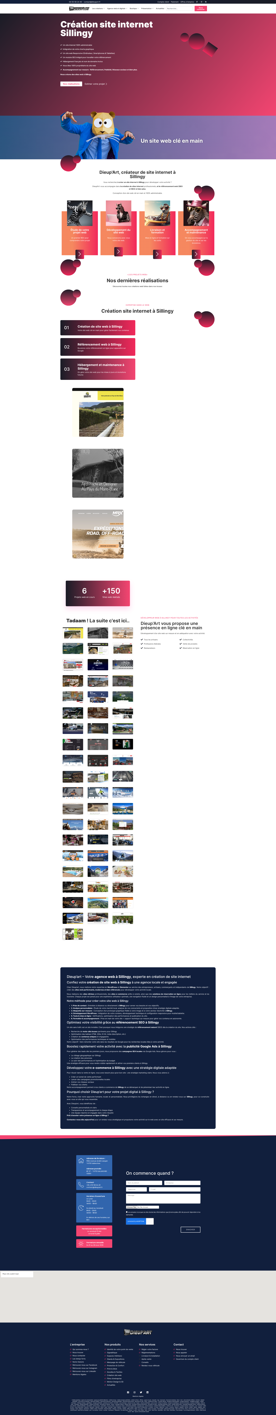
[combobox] (179, 8)
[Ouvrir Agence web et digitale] (126, 8)
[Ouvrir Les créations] (104, 8)
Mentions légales (138, 1396)
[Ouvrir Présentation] (153, 8)
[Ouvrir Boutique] (138, 8)
